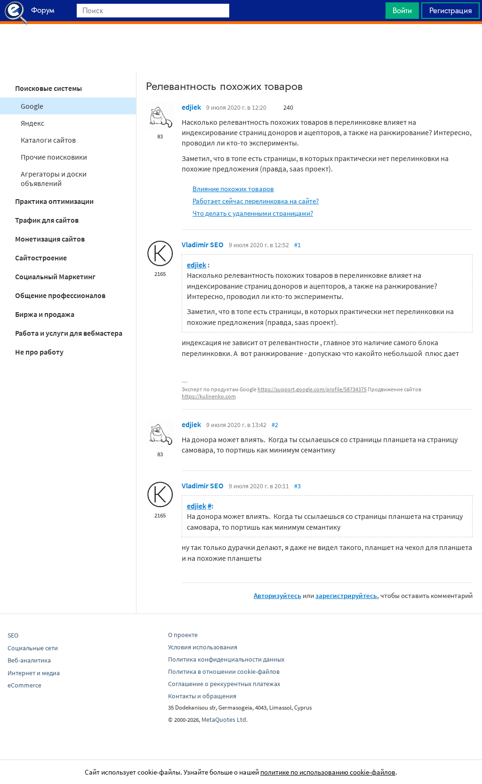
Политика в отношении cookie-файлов (224, 671)
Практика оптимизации (54, 201)
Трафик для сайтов (47, 220)
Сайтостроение (41, 257)
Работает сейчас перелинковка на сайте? (256, 200)
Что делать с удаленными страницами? (253, 213)
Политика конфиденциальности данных (226, 659)
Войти (402, 10)
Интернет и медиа (34, 673)
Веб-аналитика (29, 660)
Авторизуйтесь (277, 595)
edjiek (191, 107)
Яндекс (32, 123)
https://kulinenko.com (209, 396)
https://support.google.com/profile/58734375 (312, 389)
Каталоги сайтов (48, 140)
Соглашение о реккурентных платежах (224, 683)
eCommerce (24, 685)
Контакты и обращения (202, 696)
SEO (13, 635)
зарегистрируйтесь (346, 595)
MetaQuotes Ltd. (224, 719)
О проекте (183, 634)
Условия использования (202, 647)
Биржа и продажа (44, 314)
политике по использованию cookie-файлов (327, 772)
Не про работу (39, 351)
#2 (275, 424)
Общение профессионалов (60, 295)
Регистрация (450, 10)
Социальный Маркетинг (55, 276)
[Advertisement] (241, 47)
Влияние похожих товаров (233, 188)
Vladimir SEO (203, 244)
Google (32, 106)
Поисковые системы (48, 88)
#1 (297, 245)
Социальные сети (33, 648)
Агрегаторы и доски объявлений (54, 178)
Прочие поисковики (54, 157)
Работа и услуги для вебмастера (68, 333)
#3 (297, 486)
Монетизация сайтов (50, 238)
